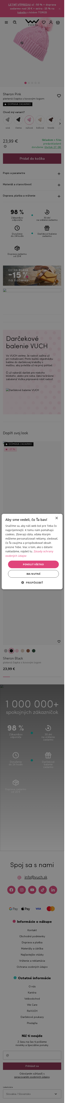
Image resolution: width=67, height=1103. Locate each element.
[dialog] (32, 551)
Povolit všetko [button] (33, 564)
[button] (32, 582)
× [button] (56, 518)
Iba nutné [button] (33, 573)
